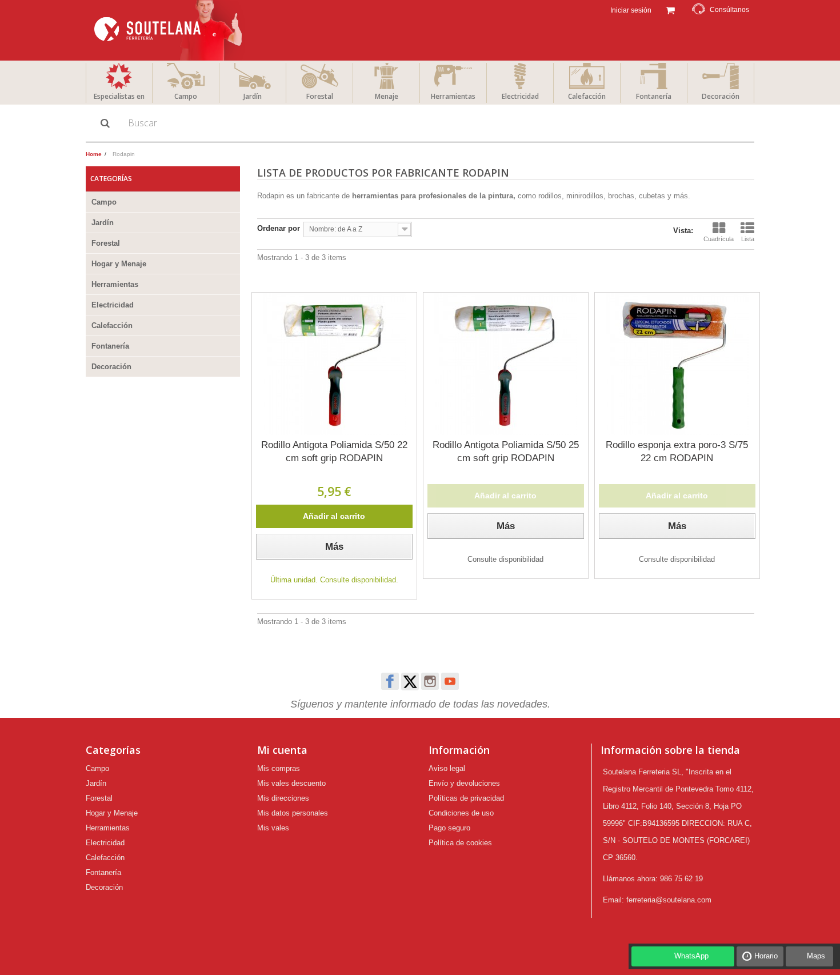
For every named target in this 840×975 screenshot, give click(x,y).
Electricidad (520, 96)
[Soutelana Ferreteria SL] (169, 30)
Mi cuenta (282, 750)
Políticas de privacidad (466, 798)
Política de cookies (460, 842)
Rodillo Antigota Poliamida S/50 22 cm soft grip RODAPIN (334, 451)
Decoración (720, 96)
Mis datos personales (292, 813)
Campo (185, 96)
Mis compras (278, 768)
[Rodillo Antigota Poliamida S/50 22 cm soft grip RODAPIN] (334, 364)
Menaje (386, 96)
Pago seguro (449, 828)
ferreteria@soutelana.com (668, 900)
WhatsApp (691, 956)
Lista (747, 238)
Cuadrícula (718, 238)
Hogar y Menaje (118, 263)
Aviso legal (447, 768)
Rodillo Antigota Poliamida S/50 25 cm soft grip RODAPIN (506, 451)
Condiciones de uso (461, 813)
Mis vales (273, 828)
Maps (816, 956)
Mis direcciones (283, 798)
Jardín (252, 96)
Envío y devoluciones (464, 783)
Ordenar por (278, 228)
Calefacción (587, 96)
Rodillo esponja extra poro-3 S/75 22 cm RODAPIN (677, 451)
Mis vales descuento (291, 783)
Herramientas (453, 96)
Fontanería (653, 96)
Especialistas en (119, 96)
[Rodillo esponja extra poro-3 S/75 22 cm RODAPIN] (677, 364)
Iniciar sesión (630, 10)
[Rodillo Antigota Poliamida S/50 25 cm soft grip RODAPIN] (505, 364)
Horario (766, 956)
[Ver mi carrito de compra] (670, 9)
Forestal (319, 96)
